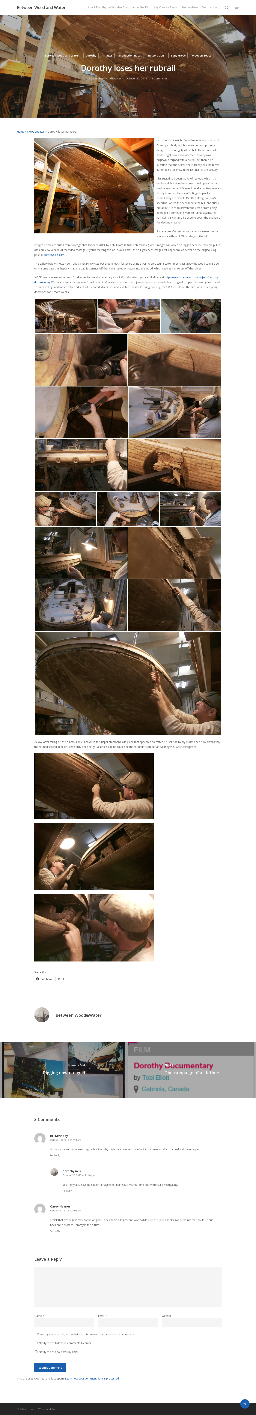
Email (102, 1316)
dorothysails (72, 1171)
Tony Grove (178, 55)
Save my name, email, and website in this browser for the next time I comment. (86, 1334)
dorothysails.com (54, 255)
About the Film (141, 7)
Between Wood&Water (107, 78)
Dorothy (90, 55)
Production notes (130, 55)
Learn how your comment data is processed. (92, 1378)
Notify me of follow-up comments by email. (65, 1343)
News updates (189, 7)
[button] (66, 316)
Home (20, 131)
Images (107, 55)
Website (166, 1316)
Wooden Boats (201, 55)
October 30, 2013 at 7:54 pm (65, 1140)
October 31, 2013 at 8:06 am (65, 1210)
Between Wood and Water (41, 7)
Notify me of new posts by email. (59, 1352)
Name (39, 1316)
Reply (57, 1155)
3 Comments (159, 78)
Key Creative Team (165, 7)
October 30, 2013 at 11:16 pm (79, 1175)
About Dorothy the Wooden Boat (108, 7)
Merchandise (209, 7)
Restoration (156, 55)
